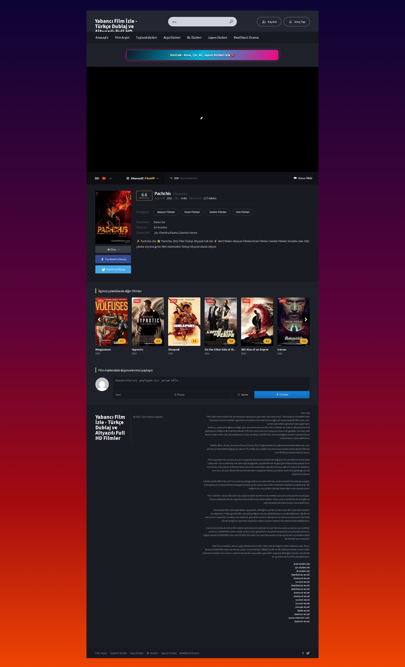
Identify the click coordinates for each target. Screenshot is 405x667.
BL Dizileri (194, 37)
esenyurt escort (302, 578)
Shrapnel (174, 349)
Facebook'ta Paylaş (115, 259)
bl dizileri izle (303, 571)
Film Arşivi (122, 37)
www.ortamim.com (299, 617)
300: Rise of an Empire (254, 349)
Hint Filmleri (243, 212)
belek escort (304, 610)
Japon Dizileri (217, 37)
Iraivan (281, 349)
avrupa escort (303, 606)
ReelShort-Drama (246, 37)
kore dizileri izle (302, 563)
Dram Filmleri (192, 212)
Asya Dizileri (172, 37)
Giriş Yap (299, 22)
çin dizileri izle (302, 567)
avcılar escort (303, 581)
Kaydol (272, 22)
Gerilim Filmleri (217, 212)
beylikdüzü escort (301, 574)
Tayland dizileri (146, 37)
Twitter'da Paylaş (115, 269)
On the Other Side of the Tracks (224, 349)
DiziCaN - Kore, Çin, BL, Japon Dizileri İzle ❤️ (202, 55)
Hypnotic (137, 349)
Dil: (97, 178)
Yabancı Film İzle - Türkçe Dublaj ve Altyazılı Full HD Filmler (116, 29)
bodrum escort (302, 614)
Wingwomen (103, 349)
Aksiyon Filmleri (166, 212)
